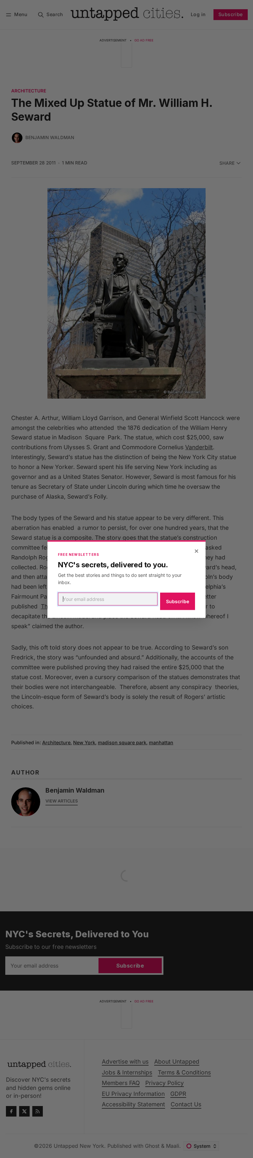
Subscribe (177, 601)
